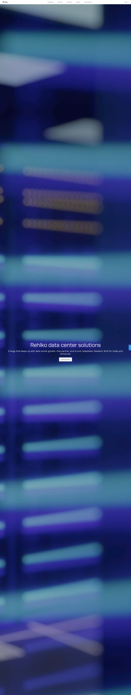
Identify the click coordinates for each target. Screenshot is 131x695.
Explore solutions (65, 359)
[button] (10, 2)
